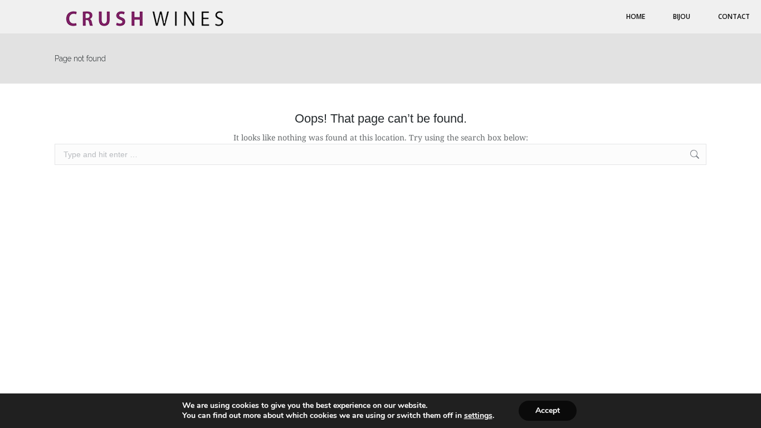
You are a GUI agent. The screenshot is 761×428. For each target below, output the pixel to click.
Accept (547, 410)
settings (478, 416)
